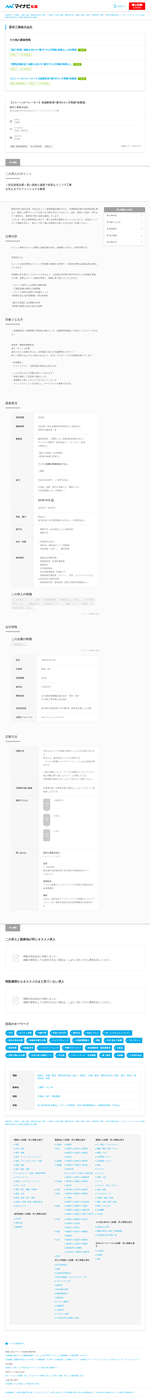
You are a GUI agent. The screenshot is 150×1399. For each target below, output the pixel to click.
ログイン (122, 6)
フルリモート (134, 1040)
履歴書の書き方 (13, 1355)
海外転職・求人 (77, 1376)
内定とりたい (93, 1033)
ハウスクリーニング (49, 1048)
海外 (58, 1256)
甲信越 (59, 1181)
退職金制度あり (62, 1293)
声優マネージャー (73, 1048)
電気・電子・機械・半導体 (26, 1189)
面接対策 (59, 1360)
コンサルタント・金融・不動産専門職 (30, 1173)
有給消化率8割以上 (63, 1273)
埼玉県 (69, 1165)
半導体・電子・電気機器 (49, 1096)
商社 (99, 1165)
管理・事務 (19, 1153)
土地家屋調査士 (82, 1040)
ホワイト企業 (25, 1033)
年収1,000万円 (59, 1033)
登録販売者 (28, 1048)
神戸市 (91, 1214)
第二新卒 (106, 1055)
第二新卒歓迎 (44, 1105)
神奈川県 (69, 1169)
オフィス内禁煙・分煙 (70, 1105)
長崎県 (85, 1240)
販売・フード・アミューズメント (28, 1157)
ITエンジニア (20, 1185)
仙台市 (69, 1157)
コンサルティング (104, 1194)
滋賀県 (69, 1206)
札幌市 (69, 1144)
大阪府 (85, 1206)
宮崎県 (85, 1244)
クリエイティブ (21, 1177)
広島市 (77, 1227)
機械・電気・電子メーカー (107, 1149)
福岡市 (78, 1252)
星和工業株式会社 (112, 15)
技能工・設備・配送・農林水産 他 (61, 15)
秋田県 (69, 1153)
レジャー (100, 1173)
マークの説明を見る (92, 614)
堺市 (84, 1214)
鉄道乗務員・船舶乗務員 (99, 1048)
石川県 (77, 1189)
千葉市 (80, 1173)
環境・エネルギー (104, 1206)
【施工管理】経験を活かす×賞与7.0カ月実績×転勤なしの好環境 (43, 50)
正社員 (61, 1055)
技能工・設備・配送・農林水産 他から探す (30, 15)
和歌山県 (85, 1210)
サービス (100, 1169)
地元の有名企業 (15, 1040)
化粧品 (120, 1048)
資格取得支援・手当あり (109, 1105)
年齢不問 (42, 1033)
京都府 (77, 1206)
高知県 (69, 1236)
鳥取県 (69, 1219)
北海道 (59, 1144)
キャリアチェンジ (60, 1040)
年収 (32, 1360)
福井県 (85, 1189)
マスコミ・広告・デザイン (107, 1185)
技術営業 (12, 1048)
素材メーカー (102, 1153)
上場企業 (59, 1310)
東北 (58, 1149)
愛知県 (85, 1194)
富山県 (69, 1189)
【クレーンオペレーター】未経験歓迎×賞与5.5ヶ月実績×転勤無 (43, 78)
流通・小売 (101, 1177)
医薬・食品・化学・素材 (25, 1198)
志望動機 (63, 1355)
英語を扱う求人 (33, 1384)
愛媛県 (85, 1232)
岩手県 (77, 1149)
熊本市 (86, 1252)
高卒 (99, 1259)
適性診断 (74, 1355)
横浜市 (69, 1177)
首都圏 (59, 1165)
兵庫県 (69, 1210)
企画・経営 (19, 1149)
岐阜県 (69, 1194)
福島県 (85, 1153)
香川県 (77, 1232)
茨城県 (69, 1161)
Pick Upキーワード (29, 1368)
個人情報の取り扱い (26, 1392)
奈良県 (77, 1210)
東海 (58, 1194)
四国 (58, 1232)
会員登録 (137, 6)
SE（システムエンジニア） (118, 1033)
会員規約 (10, 1392)
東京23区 (89, 1173)
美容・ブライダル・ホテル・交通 (28, 1161)
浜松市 (77, 1202)
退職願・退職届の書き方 (16, 1360)
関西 (58, 1206)
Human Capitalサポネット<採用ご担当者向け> (116, 1392)
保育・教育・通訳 (22, 1169)
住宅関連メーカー (104, 1157)
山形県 (77, 1153)
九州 (58, 1240)
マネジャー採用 (62, 1314)
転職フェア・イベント (91, 1360)
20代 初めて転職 (114, 1040)
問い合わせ (56, 1392)
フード (99, 1181)
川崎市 (77, 1177)
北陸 (58, 1189)
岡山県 (85, 1219)
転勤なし (55, 1105)
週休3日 (76, 1033)
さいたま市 (70, 1173)
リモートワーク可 (63, 1281)
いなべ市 (49, 1087)
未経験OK (60, 1306)
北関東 (59, 1161)
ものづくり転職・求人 (40, 1376)
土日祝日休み (136, 1055)
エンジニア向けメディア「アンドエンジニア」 (122, 1360)
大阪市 (77, 1214)
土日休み (100, 1251)
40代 (10, 1033)
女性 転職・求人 (60, 1376)
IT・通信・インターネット (107, 1144)
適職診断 (41, 1360)
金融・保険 (101, 1189)
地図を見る (49, 874)
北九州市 (69, 1252)
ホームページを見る (53, 856)
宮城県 (85, 1149)
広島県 (69, 1223)
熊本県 (69, 1244)
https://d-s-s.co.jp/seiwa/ (52, 717)
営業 (17, 1144)
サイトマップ (43, 1392)
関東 (98, 1040)
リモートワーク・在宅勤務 (83, 1055)
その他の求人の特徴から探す (67, 1318)
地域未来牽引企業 (37, 1040)
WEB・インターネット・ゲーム (28, 1181)
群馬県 (85, 1161)
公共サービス (20, 1206)
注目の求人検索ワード (41, 1055)
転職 (8, 1368)
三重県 (41, 1087)
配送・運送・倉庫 (82, 15)
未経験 (120, 1055)
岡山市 (69, 1227)
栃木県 (77, 1161)
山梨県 (77, 1181)
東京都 (85, 1165)
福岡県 (69, 1240)
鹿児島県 (69, 1248)
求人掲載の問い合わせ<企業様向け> (79, 1392)
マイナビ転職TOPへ (17, 1344)
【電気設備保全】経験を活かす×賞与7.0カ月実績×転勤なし (41, 64)
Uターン (85, 1355)
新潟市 (69, 1185)
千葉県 (77, 1165)
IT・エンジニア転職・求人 (17, 1376)
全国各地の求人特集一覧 (106, 1235)
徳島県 (69, 1232)
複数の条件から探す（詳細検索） (110, 1231)
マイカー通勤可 (62, 1302)
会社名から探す (103, 1227)
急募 (58, 1269)
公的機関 (100, 1210)
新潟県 (69, 1181)
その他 (99, 1214)
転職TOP (8, 15)
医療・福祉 (19, 1165)
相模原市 (85, 1177)
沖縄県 (78, 1248)
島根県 (77, 1219)
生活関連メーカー (104, 1161)
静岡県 (77, 1194)
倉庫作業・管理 (97, 15)
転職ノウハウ (72, 1360)
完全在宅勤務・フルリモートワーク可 (71, 1277)
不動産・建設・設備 (105, 1198)
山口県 (77, 1223)
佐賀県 (77, 1240)
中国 (58, 1219)
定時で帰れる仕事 (16, 1055)
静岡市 (69, 1202)
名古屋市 (85, 1202)
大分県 (77, 1244)
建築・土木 (19, 1194)
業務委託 (18, 1227)
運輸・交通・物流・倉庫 (106, 1202)
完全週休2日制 (62, 1289)
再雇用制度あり (89, 1105)
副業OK (59, 1285)
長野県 (85, 1181)
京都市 (69, 1214)
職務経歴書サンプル (31, 1355)
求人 (16, 1368)
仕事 (50, 1360)
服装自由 (59, 1298)
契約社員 (18, 1223)
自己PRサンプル (49, 1355)
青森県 (69, 1149)
